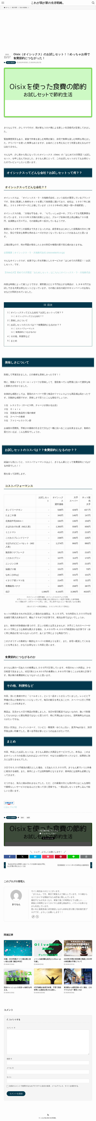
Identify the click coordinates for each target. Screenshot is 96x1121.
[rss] (48, 1115)
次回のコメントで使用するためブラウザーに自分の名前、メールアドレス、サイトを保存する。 (44, 1086)
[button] (10, 856)
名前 (9, 1059)
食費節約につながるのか (26, 332)
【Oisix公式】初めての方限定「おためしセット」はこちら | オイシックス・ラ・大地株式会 (47, 272)
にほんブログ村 (10, 807)
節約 (22, 817)
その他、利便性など (20, 336)
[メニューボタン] (3, 3)
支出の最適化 (11, 62)
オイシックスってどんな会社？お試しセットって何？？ (37, 312)
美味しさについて (19, 320)
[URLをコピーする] (86, 856)
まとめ (14, 341)
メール (10, 1068)
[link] (33, 916)
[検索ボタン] (93, 3)
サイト (9, 1077)
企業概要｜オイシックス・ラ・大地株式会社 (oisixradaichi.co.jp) (34, 252)
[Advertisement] (48, 27)
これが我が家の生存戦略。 (48, 2)
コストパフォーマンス (25, 328)
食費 (28, 817)
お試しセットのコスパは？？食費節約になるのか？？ (36, 325)
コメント (11, 1028)
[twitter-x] (37, 916)
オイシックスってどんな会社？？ (30, 316)
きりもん (16, 904)
